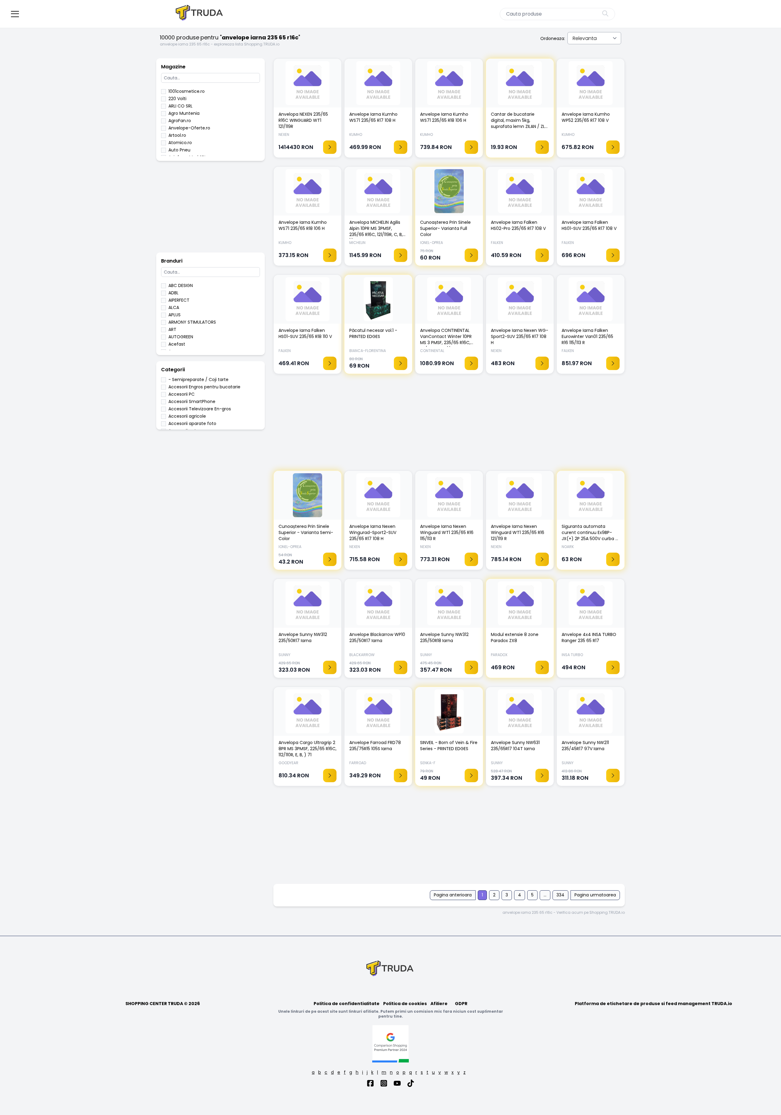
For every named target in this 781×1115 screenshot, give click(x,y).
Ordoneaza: (552, 38)
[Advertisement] (210, 209)
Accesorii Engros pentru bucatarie (204, 387)
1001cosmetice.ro (186, 91)
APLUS (174, 315)
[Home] (200, 14)
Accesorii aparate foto (192, 423)
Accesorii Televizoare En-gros (199, 409)
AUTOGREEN (180, 337)
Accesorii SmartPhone (191, 401)
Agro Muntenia (184, 113)
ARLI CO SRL (180, 106)
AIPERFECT (178, 300)
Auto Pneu (179, 150)
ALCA (173, 307)
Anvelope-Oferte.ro (189, 128)
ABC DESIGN (180, 285)
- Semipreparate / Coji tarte (198, 379)
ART (172, 329)
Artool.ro (177, 135)
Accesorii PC (181, 394)
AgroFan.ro (179, 121)
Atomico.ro (180, 143)
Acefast (176, 344)
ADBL (173, 293)
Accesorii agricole (187, 416)
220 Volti (177, 99)
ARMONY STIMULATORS (192, 322)
